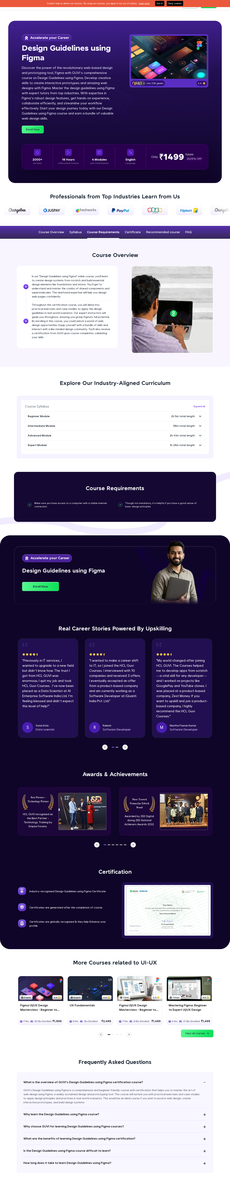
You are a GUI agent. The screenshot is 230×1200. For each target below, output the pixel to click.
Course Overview (51, 232)
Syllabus (75, 232)
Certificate (133, 232)
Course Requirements (103, 232)
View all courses (195, 1033)
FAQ (188, 232)
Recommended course (163, 232)
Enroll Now (33, 129)
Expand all (199, 406)
